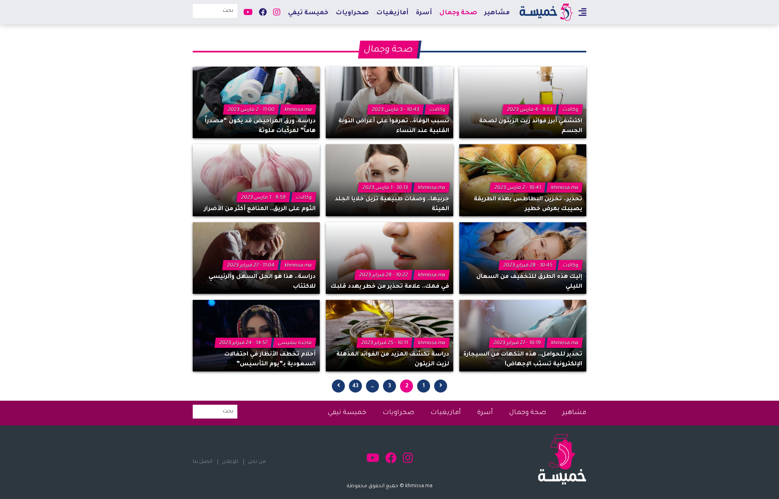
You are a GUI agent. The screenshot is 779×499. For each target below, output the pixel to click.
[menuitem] (497, 13)
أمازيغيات (392, 13)
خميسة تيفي (308, 13)
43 (355, 386)
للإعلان (230, 462)
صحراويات (352, 13)
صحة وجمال (458, 13)
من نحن (257, 462)
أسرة (424, 13)
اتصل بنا (202, 462)
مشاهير (497, 13)
